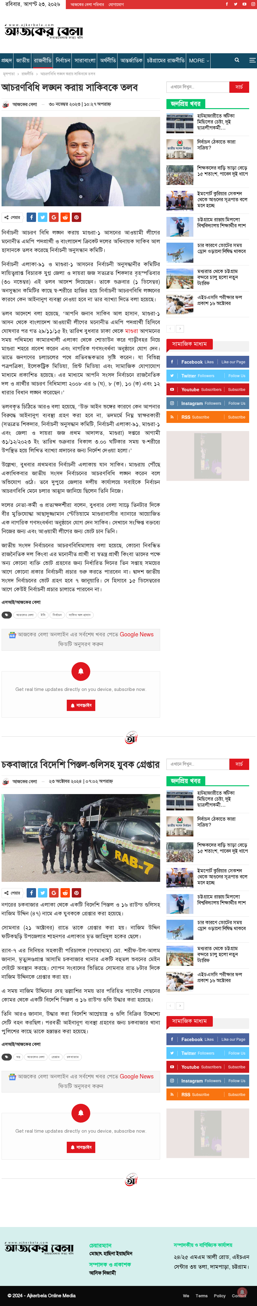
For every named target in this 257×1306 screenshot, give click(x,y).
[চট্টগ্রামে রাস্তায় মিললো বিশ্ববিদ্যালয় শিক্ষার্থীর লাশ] (179, 227)
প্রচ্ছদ (6, 60)
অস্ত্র (18, 1057)
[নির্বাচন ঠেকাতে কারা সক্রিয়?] (179, 149)
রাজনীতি (42, 60)
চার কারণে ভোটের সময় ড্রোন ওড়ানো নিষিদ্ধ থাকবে (221, 248)
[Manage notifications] (242, 1292)
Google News (137, 635)
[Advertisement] (170, 30)
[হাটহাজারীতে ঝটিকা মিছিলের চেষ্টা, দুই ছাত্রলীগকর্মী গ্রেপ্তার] (179, 123)
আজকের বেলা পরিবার (87, 5)
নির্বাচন (63, 60)
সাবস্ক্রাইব (84, 705)
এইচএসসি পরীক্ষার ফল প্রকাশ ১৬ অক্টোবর (219, 300)
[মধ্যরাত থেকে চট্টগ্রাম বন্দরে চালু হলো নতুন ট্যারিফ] (179, 279)
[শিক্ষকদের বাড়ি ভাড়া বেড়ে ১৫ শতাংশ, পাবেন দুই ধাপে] (179, 175)
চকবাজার (73, 1057)
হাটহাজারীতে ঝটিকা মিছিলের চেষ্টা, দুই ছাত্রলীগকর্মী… (215, 122)
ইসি (43, 615)
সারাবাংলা (85, 60)
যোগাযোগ (116, 5)
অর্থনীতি (108, 60)
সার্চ (239, 87)
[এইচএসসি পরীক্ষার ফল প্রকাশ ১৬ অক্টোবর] (179, 305)
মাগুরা (131, 331)
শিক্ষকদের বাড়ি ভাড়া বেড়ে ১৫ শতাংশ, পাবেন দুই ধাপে (222, 171)
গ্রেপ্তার (56, 1057)
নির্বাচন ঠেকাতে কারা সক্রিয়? (216, 145)
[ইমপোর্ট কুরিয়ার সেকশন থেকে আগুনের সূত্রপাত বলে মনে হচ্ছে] (179, 201)
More (197, 60)
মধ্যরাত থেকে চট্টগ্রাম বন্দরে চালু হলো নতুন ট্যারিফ (217, 277)
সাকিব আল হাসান (80, 615)
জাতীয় (23, 60)
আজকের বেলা (25, 615)
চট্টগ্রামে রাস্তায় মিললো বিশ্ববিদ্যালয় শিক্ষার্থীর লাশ (221, 222)
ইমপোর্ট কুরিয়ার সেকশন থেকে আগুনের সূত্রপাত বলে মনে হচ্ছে (222, 199)
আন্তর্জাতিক (131, 60)
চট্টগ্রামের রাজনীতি (166, 60)
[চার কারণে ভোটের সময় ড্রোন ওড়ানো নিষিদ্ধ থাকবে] (179, 253)
